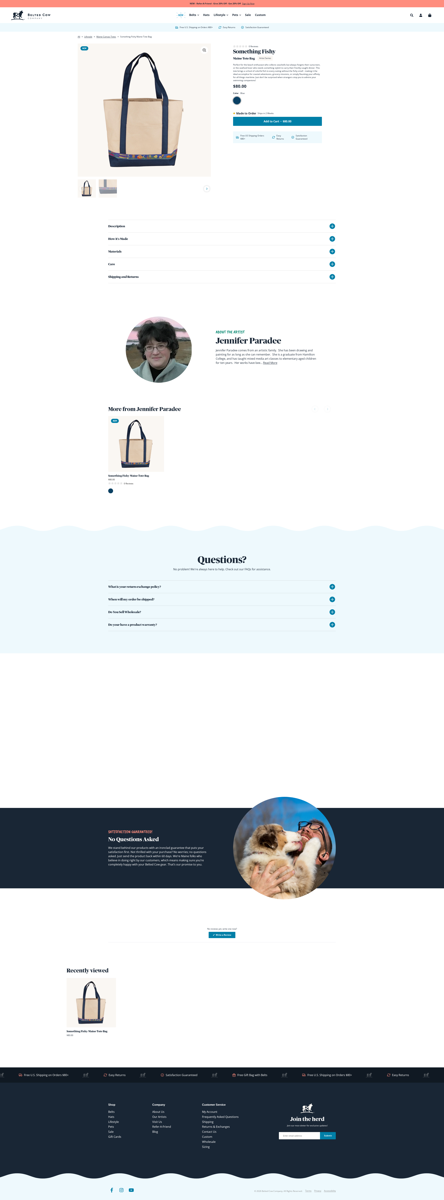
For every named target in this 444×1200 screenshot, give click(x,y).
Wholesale (209, 1142)
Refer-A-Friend (161, 1127)
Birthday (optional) (392, 1167)
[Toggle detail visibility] (332, 226)
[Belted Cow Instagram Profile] (121, 1192)
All (79, 36)
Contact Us (209, 1132)
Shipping (208, 1122)
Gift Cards (114, 1137)
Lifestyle (88, 36)
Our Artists (159, 1117)
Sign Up (409, 1186)
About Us (158, 1112)
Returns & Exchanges (216, 1127)
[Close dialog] (437, 1124)
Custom (207, 1137)
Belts (111, 1112)
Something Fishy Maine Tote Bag (128, 475)
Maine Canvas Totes (106, 36)
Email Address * (390, 1153)
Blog (155, 1132)
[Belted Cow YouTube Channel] (131, 1192)
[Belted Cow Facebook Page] (111, 1192)
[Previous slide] (82, 189)
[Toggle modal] (204, 50)
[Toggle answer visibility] (332, 586)
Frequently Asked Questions (220, 1117)
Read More (270, 363)
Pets (111, 1127)
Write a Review (225, 935)
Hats (111, 1117)
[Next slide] (207, 189)
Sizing (206, 1147)
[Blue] (237, 100)
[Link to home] (30, 15)
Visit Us (157, 1122)
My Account (209, 1112)
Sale (111, 1132)
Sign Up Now (248, 3)
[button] (412, 15)
